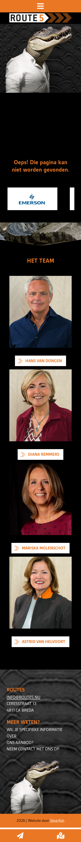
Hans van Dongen (43, 360)
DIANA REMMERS (43, 454)
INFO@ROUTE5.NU (23, 697)
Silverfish (57, 820)
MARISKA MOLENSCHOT (43, 548)
